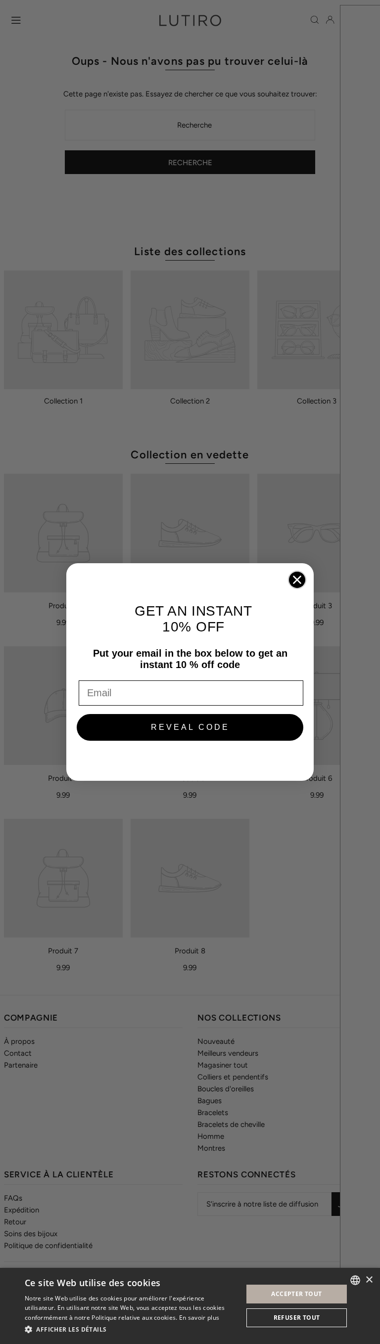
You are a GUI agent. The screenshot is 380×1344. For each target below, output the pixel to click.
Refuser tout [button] (297, 1317)
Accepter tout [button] (296, 1294)
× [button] (369, 1280)
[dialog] (190, 1306)
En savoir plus (199, 1317)
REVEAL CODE (190, 727)
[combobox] (355, 1280)
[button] (131, 1330)
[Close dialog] (297, 579)
